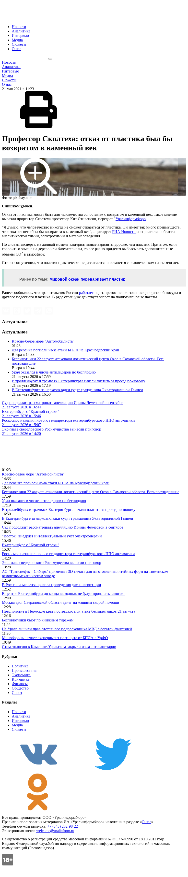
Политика (20, 666)
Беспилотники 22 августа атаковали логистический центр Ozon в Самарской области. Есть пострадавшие (90, 492)
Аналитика (21, 31)
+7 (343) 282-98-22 (62, 826)
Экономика (21, 675)
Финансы (20, 684)
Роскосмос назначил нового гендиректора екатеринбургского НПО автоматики (68, 554)
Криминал (20, 679)
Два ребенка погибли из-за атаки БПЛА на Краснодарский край (65, 350)
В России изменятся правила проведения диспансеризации (51, 585)
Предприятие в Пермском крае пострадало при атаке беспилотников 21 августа (68, 611)
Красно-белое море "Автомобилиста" (43, 341)
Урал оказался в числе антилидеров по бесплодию (54, 372)
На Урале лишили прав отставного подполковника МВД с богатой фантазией (67, 629)
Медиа (17, 40)
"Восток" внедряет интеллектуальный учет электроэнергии (52, 536)
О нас (16, 49)
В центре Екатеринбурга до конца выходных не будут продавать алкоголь (63, 593)
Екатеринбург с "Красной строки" (30, 545)
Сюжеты (19, 44)
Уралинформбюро (131, 219)
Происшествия (24, 670)
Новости (19, 27)
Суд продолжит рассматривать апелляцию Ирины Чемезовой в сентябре (62, 527)
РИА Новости (124, 232)
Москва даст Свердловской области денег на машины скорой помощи (60, 602)
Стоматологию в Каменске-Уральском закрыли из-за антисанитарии (59, 647)
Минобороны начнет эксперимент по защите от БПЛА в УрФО (55, 638)
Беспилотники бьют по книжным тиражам (37, 620)
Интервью (20, 35)
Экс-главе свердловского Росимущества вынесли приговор (51, 563)
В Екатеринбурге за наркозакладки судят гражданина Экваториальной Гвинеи (77, 390)
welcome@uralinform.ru (55, 831)
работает (86, 292)
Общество (20, 688)
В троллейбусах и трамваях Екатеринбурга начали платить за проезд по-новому (78, 381)
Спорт (17, 692)
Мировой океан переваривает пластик (87, 279)
